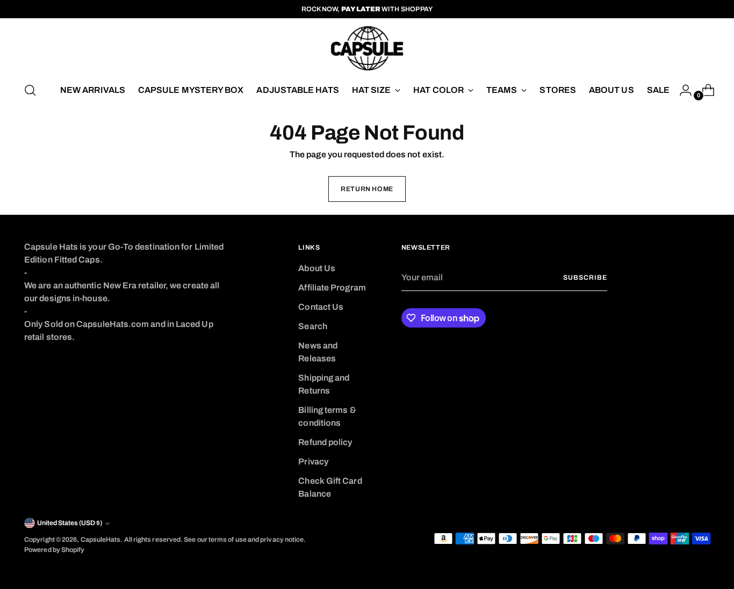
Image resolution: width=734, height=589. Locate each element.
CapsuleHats (101, 539)
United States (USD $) (69, 523)
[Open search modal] (30, 90)
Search (312, 326)
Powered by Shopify (54, 550)
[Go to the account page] (681, 90)
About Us (316, 268)
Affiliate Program (331, 287)
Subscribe (585, 277)
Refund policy (325, 442)
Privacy (313, 461)
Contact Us (320, 306)
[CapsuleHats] (367, 48)
